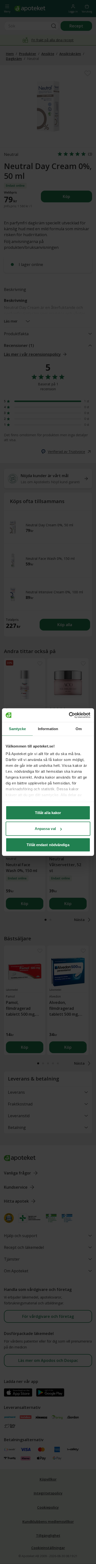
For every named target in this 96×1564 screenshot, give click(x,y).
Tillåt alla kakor (48, 812)
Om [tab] (79, 728)
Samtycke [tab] (17, 728)
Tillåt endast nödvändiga (48, 844)
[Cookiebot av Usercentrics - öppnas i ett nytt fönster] (69, 715)
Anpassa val (45, 829)
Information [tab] (48, 728)
